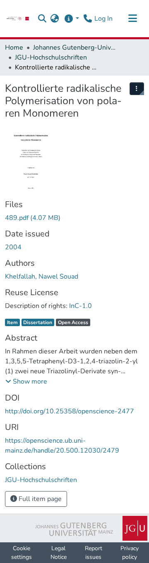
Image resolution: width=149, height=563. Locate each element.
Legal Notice (58, 552)
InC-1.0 (80, 305)
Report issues (93, 552)
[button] (42, 19)
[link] (18, 18)
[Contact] (87, 19)
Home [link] (14, 47)
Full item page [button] (39, 498)
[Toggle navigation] (132, 18)
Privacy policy (129, 552)
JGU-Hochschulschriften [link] (51, 57)
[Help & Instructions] (71, 19)
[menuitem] (137, 88)
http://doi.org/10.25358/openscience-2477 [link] (69, 411)
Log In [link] (103, 18)
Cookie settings (21, 552)
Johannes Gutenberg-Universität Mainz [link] (74, 47)
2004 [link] (13, 247)
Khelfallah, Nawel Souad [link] (41, 276)
